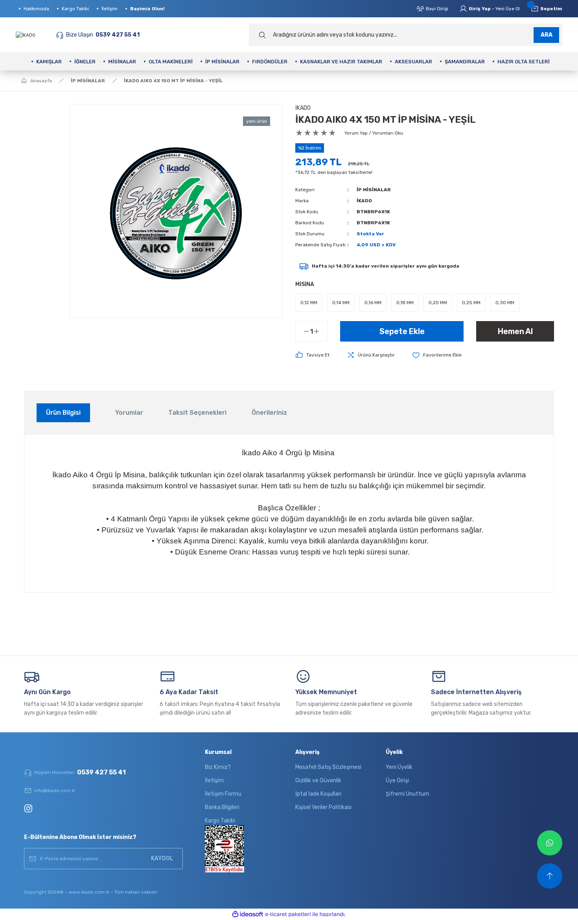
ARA (546, 34)
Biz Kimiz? (218, 767)
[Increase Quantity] (320, 331)
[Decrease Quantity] (302, 331)
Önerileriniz (269, 412)
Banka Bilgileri (222, 807)
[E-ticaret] (288, 914)
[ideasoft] (247, 914)
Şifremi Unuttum (407, 794)
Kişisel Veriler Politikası (323, 807)
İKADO (303, 108)
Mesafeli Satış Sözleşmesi (328, 767)
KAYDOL (162, 858)
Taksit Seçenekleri (197, 412)
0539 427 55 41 (80, 772)
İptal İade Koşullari (318, 794)
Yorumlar (129, 412)
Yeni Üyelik (399, 767)
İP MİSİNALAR (374, 189)
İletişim (214, 780)
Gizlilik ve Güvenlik (318, 780)
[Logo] (25, 34)
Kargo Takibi (220, 820)
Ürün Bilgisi (63, 412)
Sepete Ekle (402, 331)
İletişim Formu (223, 794)
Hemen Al (515, 331)
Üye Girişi (397, 780)
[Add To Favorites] (437, 355)
